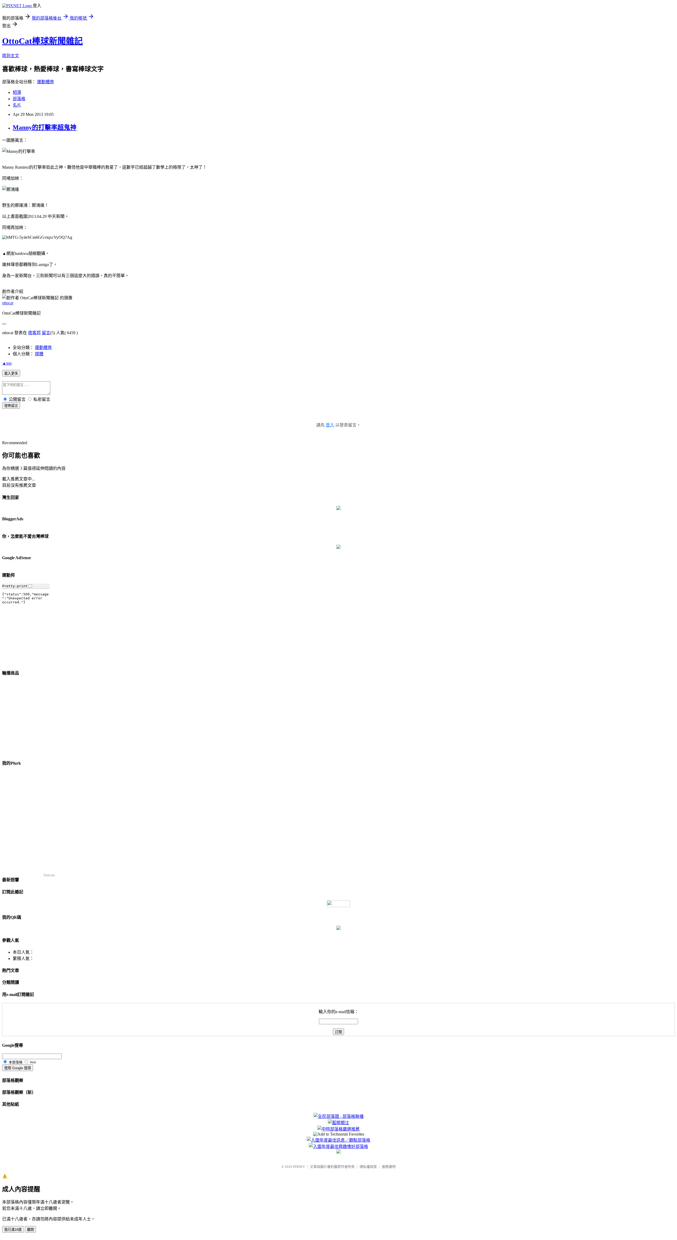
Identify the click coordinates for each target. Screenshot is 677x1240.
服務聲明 (389, 1167)
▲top (7, 363)
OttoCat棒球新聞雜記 (42, 41)
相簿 (17, 92)
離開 (30, 1230)
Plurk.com (49, 874)
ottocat (7, 303)
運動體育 (45, 82)
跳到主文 (10, 55)
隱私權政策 (368, 1167)
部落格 (19, 99)
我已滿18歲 (13, 1230)
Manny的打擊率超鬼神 (44, 127)
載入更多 (11, 373)
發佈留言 (11, 406)
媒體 (39, 354)
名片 (17, 105)
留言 (46, 332)
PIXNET (299, 1167)
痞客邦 (34, 332)
